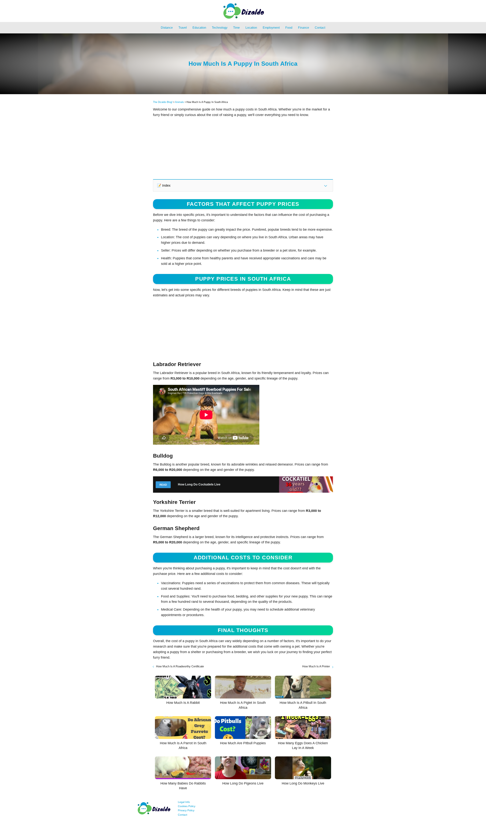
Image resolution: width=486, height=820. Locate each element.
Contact (320, 27)
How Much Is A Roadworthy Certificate (180, 666)
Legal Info (184, 801)
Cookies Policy (186, 806)
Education (199, 27)
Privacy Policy (186, 810)
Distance (167, 27)
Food (288, 27)
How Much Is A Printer (316, 666)
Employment (271, 27)
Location (251, 27)
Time (236, 27)
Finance (303, 27)
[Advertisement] (243, 148)
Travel (182, 27)
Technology (219, 27)
